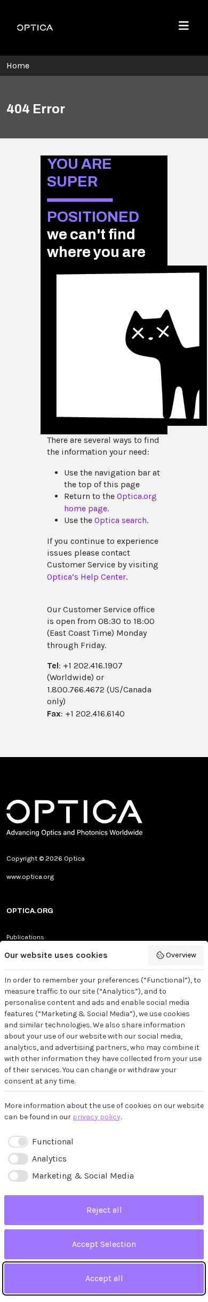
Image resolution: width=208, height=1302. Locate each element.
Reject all (104, 1210)
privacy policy (97, 1116)
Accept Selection (104, 1244)
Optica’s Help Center (86, 577)
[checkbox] (39, 1141)
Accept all (104, 1278)
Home (17, 65)
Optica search (120, 520)
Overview (181, 955)
